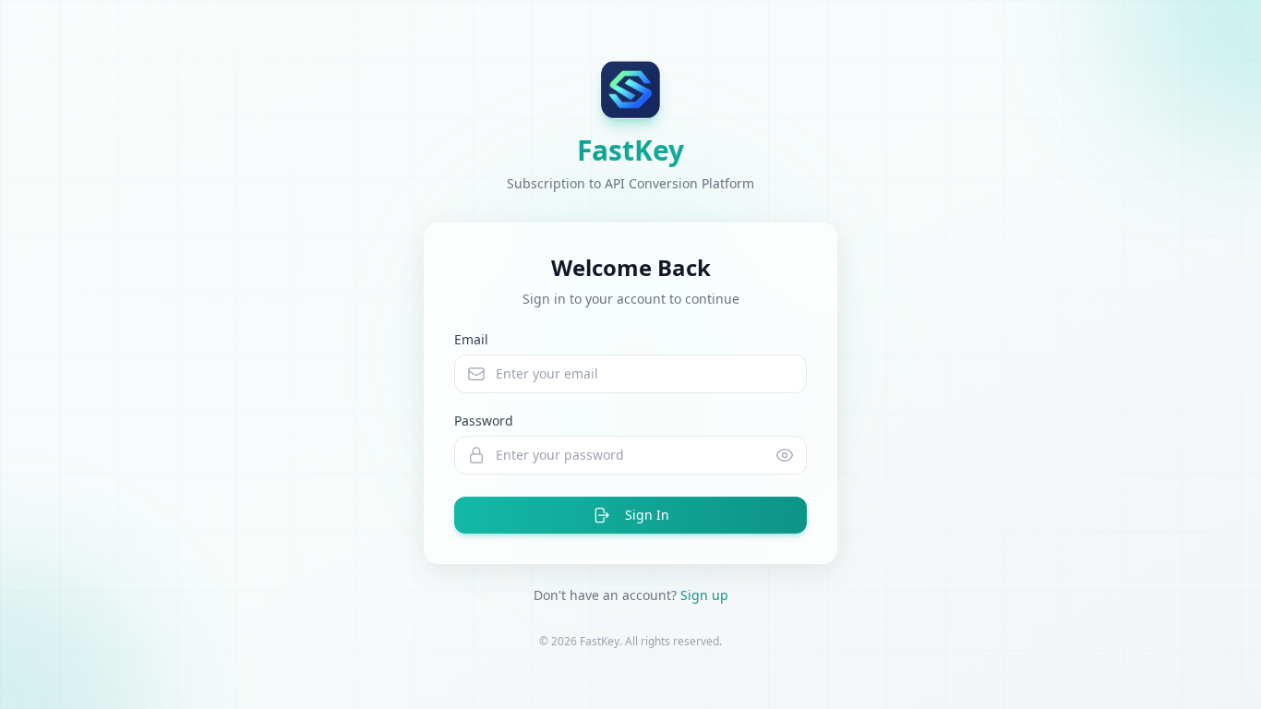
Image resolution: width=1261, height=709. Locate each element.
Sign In (647, 514)
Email (471, 339)
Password (483, 420)
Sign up (704, 595)
